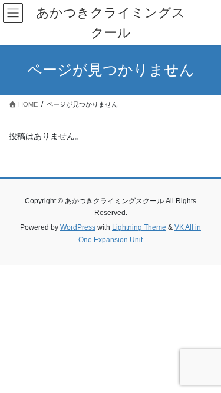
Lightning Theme (139, 227)
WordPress (77, 227)
